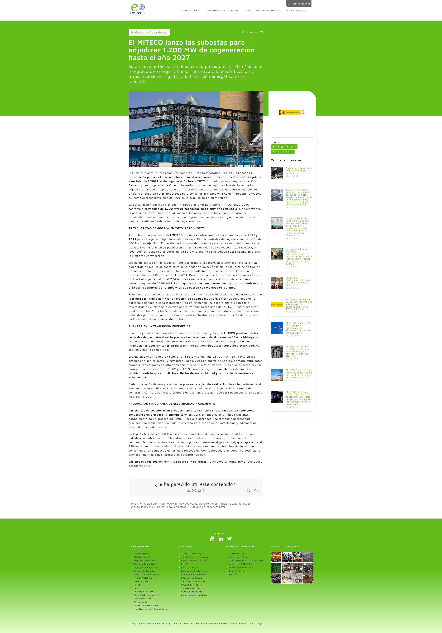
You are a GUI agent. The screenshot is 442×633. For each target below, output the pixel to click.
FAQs (137, 588)
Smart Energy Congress (194, 557)
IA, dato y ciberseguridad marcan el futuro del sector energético (299, 281)
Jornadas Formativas (193, 581)
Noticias (233, 574)
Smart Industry (284, 151)
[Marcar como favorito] (248, 490)
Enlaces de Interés (144, 591)
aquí (216, 185)
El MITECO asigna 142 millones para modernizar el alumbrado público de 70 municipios (298, 328)
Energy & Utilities (239, 557)
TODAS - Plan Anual (192, 553)
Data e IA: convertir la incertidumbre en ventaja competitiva (299, 170)
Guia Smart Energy (192, 591)
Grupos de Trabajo (144, 571)
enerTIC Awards (190, 567)
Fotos (137, 584)
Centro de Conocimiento (262, 10)
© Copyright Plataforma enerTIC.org (149, 623)
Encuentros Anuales (192, 578)
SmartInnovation (190, 588)
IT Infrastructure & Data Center (247, 560)
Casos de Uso (236, 553)
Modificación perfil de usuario (151, 609)
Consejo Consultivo (145, 564)
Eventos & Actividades (222, 10)
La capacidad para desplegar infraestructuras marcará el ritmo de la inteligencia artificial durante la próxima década (299, 256)
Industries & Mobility (240, 564)
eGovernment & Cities (241, 567)
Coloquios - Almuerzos (194, 574)
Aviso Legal (140, 602)
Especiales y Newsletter (195, 595)
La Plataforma (189, 10)
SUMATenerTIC (297, 10)
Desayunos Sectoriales (194, 571)
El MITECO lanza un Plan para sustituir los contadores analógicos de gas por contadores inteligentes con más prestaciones (299, 398)
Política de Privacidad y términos (229, 623)
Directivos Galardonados (148, 574)
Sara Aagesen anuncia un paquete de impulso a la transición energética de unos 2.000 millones (299, 304)
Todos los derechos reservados (189, 623)
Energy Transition (286, 146)
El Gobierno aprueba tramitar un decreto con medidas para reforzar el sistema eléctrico (297, 351)
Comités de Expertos (145, 567)
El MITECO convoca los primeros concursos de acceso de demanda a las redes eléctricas (299, 374)
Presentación (141, 553)
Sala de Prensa (237, 571)
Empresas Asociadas (145, 560)
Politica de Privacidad (146, 605)
